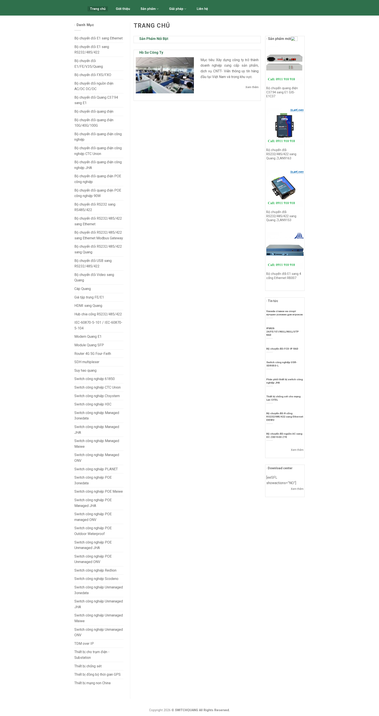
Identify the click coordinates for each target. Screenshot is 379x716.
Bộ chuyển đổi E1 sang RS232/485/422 (91, 50)
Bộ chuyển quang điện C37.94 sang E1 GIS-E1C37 (282, 92)
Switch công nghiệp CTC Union (97, 387)
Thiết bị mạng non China (92, 683)
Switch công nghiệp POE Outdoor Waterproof (93, 531)
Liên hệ (202, 9)
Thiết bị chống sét (88, 666)
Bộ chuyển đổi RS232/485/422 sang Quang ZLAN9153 (281, 216)
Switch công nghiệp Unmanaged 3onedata (98, 590)
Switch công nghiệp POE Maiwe (98, 491)
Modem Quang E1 (88, 336)
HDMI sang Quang (88, 306)
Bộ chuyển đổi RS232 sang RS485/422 (94, 207)
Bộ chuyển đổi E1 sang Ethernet (98, 38)
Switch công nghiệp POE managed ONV (93, 517)
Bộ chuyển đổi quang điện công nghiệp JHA (98, 165)
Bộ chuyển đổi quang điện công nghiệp (98, 137)
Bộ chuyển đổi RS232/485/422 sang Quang (98, 249)
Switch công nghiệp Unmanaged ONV (98, 632)
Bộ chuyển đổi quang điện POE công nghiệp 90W (97, 193)
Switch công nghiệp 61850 (94, 379)
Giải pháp (176, 9)
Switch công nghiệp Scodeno (96, 579)
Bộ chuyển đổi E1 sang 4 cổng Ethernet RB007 (283, 276)
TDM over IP (84, 643)
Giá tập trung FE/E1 (89, 297)
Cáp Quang (82, 289)
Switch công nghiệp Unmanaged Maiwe (98, 618)
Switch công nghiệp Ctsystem (97, 396)
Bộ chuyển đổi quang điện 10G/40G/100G (93, 123)
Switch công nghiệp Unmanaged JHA (98, 604)
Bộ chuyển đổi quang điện (93, 111)
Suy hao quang (85, 370)
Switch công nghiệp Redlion (95, 570)
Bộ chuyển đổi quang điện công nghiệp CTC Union (98, 151)
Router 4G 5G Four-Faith (92, 354)
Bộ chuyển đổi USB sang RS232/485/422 (93, 263)
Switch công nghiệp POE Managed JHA (93, 503)
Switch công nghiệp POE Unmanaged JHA (93, 545)
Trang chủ (97, 9)
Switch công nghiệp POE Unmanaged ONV (93, 559)
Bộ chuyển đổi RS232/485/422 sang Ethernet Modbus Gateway (98, 235)
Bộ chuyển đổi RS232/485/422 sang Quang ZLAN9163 (281, 154)
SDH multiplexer (86, 362)
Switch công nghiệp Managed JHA (96, 430)
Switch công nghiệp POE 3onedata (93, 480)
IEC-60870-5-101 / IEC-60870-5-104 (98, 325)
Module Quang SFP (89, 345)
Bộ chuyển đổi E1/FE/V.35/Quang (88, 64)
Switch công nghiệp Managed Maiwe (96, 444)
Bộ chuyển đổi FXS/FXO (92, 75)
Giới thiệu (123, 9)
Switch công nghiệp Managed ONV (96, 458)
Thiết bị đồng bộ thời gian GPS (97, 674)
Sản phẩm (148, 9)
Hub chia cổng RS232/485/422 (98, 314)
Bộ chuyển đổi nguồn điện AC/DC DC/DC (93, 86)
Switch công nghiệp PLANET (96, 469)
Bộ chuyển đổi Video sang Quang (94, 277)
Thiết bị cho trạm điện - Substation (91, 655)
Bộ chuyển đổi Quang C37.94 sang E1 (96, 100)
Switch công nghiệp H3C (92, 404)
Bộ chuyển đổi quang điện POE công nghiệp (97, 179)
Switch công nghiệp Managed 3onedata (96, 416)
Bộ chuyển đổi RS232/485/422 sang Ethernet (98, 221)
